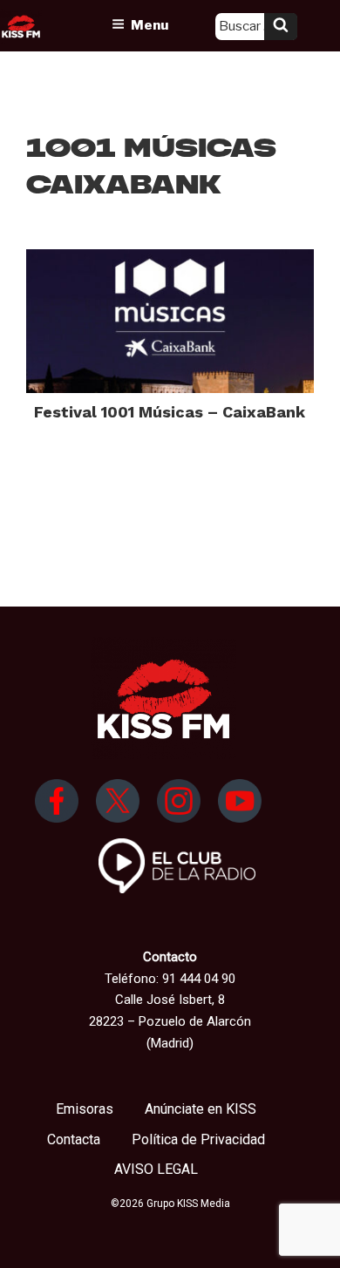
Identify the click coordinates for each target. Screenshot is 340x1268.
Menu (149, 25)
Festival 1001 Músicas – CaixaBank (169, 412)
